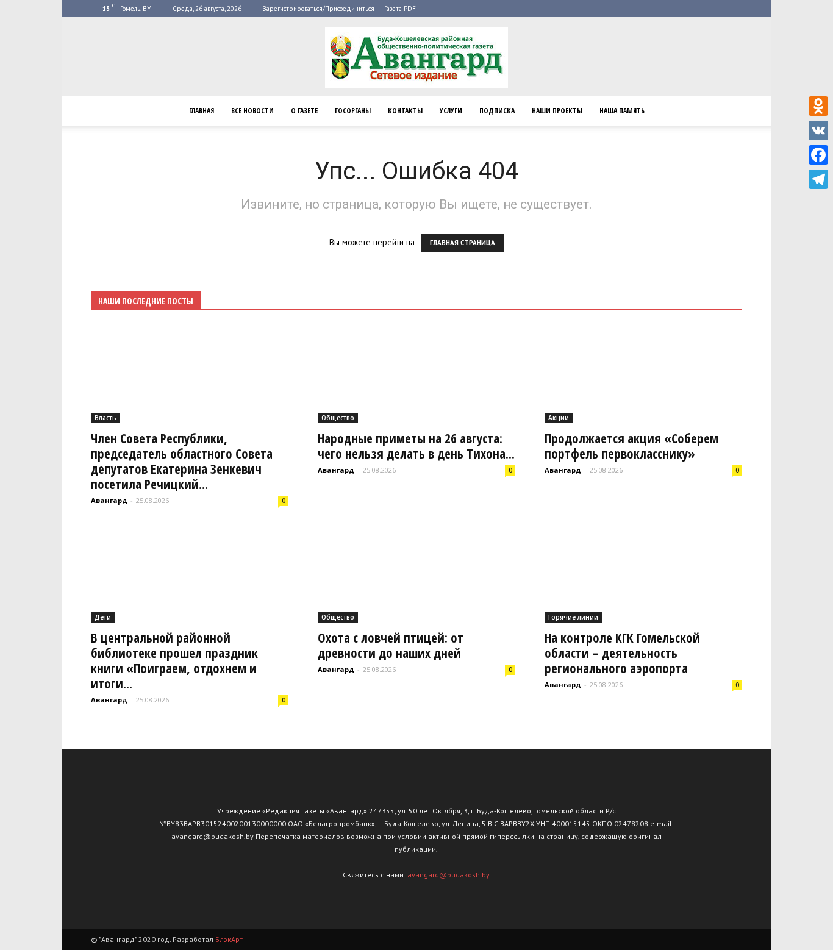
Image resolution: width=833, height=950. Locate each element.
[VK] (818, 130)
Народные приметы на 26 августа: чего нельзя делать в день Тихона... (416, 446)
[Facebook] (818, 155)
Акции (558, 417)
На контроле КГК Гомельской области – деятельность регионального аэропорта (622, 653)
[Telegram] (818, 179)
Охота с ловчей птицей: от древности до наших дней (390, 645)
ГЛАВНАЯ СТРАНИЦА (462, 242)
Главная (201, 110)
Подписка (497, 110)
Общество (337, 417)
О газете (304, 110)
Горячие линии (573, 617)
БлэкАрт (229, 939)
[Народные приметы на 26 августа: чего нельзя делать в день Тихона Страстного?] (416, 374)
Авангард (109, 500)
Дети (103, 617)
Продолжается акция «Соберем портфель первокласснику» (631, 446)
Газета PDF (400, 8)
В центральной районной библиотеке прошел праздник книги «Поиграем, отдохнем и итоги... (174, 660)
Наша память (622, 110)
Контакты (405, 110)
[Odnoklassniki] (818, 106)
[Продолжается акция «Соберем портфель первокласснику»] (643, 374)
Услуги (451, 110)
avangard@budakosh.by (448, 874)
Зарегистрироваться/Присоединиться (318, 8)
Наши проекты (557, 110)
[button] (727, 111)
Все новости (252, 110)
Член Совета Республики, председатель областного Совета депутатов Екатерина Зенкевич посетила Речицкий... (182, 461)
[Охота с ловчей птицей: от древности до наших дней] (416, 574)
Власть (105, 417)
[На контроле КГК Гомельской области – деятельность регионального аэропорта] (643, 574)
